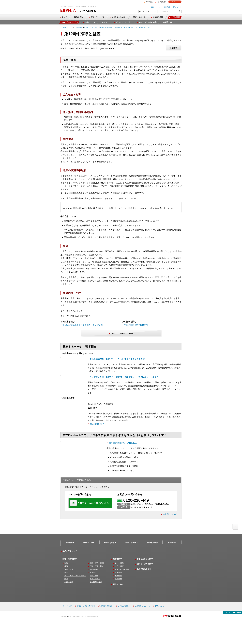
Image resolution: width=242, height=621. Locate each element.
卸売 (66, 572)
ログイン (175, 2)
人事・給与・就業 (122, 569)
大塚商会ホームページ (142, 606)
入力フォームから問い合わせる (93, 503)
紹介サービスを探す (145, 564)
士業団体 (93, 572)
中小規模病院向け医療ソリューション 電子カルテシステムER (117, 359)
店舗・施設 (94, 576)
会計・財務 (119, 563)
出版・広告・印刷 (97, 563)
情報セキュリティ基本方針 (86, 606)
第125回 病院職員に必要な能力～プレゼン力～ (84, 325)
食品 (66, 579)
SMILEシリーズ (89, 543)
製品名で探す (118, 584)
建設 (66, 566)
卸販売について (170, 514)
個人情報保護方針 (106, 606)
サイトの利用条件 (124, 606)
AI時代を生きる (110, 543)
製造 (66, 563)
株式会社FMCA (97, 424)
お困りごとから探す (145, 559)
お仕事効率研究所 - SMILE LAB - (123, 443)
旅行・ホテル (95, 579)
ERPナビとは (155, 7)
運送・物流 (68, 569)
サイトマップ (67, 606)
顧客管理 (118, 576)
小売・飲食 (68, 582)
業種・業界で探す (70, 559)
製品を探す (70, 543)
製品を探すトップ (70, 551)
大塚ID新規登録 (161, 2)
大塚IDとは (149, 2)
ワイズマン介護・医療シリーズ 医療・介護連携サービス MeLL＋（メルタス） (125, 377)
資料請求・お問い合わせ (172, 7)
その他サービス (96, 582)
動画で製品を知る (144, 569)
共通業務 (118, 579)
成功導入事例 (152, 543)
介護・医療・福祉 (97, 566)
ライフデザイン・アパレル (75, 576)
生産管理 (118, 572)
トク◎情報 (172, 543)
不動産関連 (94, 569)
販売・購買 (119, 566)
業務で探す (117, 559)
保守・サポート (132, 543)
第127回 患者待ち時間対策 (136, 325)
